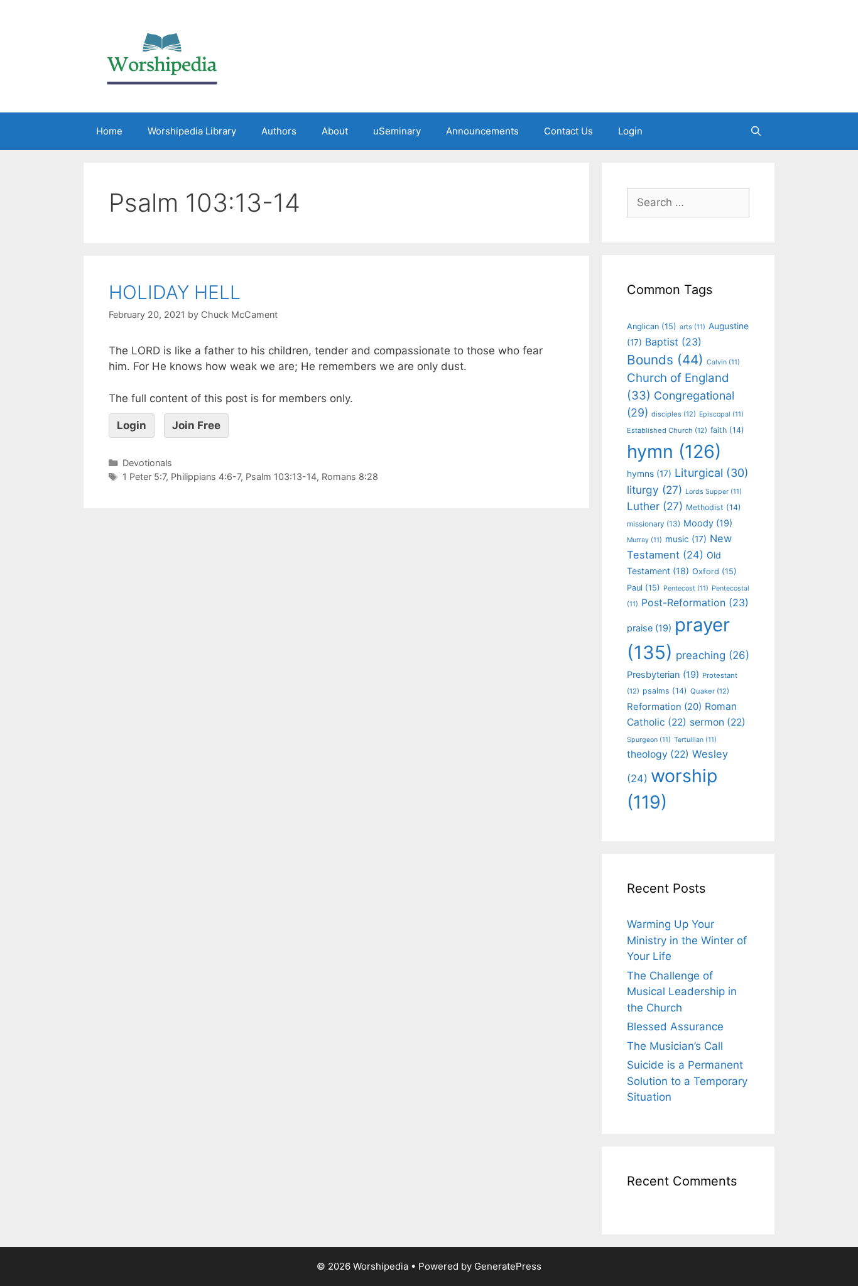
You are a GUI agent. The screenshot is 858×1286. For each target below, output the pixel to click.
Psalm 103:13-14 (281, 476)
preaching (712, 655)
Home (109, 131)
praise (649, 628)
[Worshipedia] (162, 55)
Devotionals (147, 462)
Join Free (196, 425)
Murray (644, 540)
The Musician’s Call (675, 1046)
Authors (278, 131)
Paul (643, 587)
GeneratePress (507, 1266)
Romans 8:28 (350, 476)
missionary (653, 523)
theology (658, 754)
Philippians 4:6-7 (206, 476)
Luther (655, 506)
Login (630, 131)
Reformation (664, 706)
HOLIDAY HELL (175, 292)
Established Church (667, 430)
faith (727, 430)
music (686, 539)
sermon (718, 722)
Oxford (714, 571)
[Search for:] (688, 202)
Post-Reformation (695, 602)
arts (692, 327)
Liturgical (712, 472)
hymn (674, 451)
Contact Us (568, 131)
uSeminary (397, 131)
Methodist (713, 507)
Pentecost (686, 588)
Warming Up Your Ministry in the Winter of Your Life (687, 940)
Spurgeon (649, 740)
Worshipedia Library (192, 131)
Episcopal (721, 414)
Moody (707, 523)
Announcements (482, 131)
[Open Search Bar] (755, 131)
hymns (649, 474)
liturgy (654, 489)
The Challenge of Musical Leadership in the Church (682, 991)
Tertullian (695, 740)
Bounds (665, 360)
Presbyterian (663, 674)
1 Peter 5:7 (144, 476)
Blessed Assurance (675, 1026)
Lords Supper (713, 492)
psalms (665, 690)
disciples (673, 414)
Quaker (709, 691)
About (335, 131)
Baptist (673, 341)
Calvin (723, 362)
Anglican (651, 326)
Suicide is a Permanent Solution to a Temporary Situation (687, 1081)
